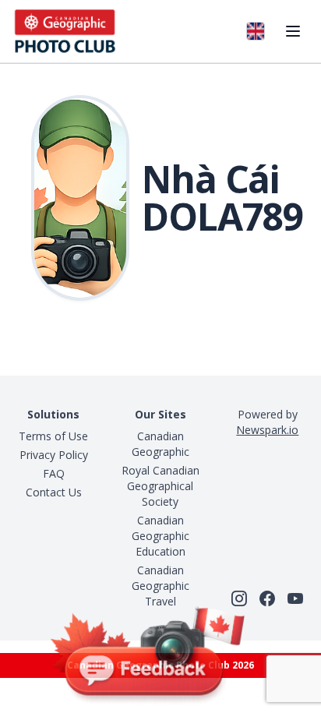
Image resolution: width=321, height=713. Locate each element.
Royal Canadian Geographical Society (160, 486)
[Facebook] (267, 598)
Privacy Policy (53, 454)
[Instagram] (239, 598)
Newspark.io (267, 429)
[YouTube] (295, 598)
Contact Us (54, 492)
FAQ (54, 473)
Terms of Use (53, 436)
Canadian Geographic (160, 444)
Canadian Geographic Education (160, 536)
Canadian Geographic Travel (160, 586)
